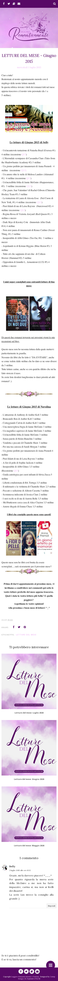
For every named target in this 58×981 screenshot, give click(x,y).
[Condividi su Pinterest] (24, 627)
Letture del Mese (26, 634)
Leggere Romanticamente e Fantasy (25, 977)
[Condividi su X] (19, 627)
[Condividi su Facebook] (13, 627)
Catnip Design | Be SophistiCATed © (36, 978)
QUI (24, 154)
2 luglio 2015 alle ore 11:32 (20, 870)
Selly (12, 866)
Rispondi (51, 906)
